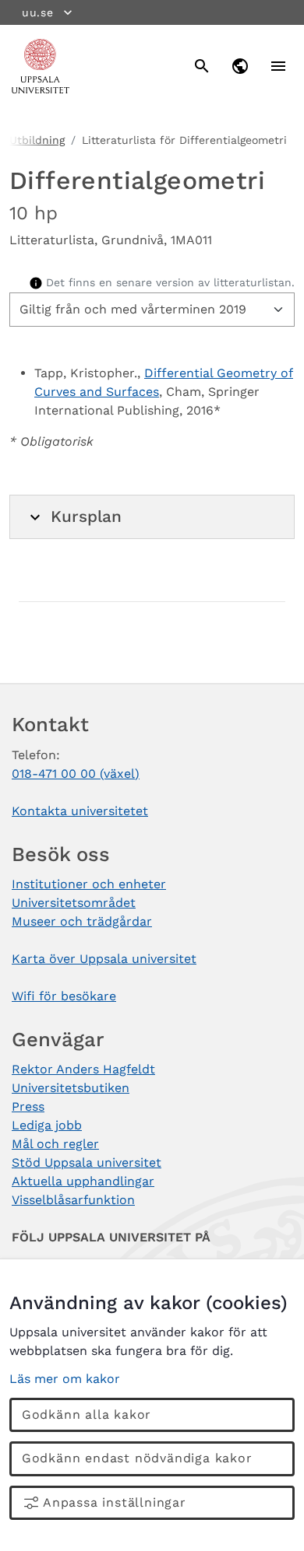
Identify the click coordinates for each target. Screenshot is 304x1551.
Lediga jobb (47, 1125)
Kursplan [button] (86, 516)
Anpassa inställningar (114, 1502)
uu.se (38, 12)
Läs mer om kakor (64, 1378)
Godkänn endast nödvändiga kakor (137, 1458)
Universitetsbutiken (70, 1087)
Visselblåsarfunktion (73, 1199)
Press (28, 1106)
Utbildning (37, 140)
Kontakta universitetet (80, 811)
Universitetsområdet (74, 902)
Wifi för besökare (64, 996)
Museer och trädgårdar (82, 921)
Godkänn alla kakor (86, 1414)
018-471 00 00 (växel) (76, 773)
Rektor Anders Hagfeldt (83, 1069)
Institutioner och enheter (89, 884)
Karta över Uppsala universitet (104, 958)
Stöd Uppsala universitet (86, 1162)
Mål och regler (55, 1143)
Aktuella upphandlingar (83, 1181)
